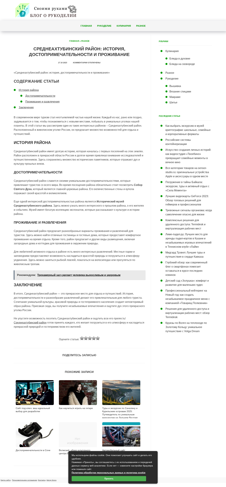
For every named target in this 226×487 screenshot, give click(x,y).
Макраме (175, 97)
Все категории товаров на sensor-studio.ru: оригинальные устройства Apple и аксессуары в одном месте (187, 172)
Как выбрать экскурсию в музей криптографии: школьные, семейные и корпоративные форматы (188, 129)
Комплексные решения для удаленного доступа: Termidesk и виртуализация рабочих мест (185, 224)
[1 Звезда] (82, 338)
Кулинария (124, 26)
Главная (86, 26)
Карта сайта (6, 480)
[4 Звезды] (94, 338)
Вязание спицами (180, 91)
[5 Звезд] (98, 338)
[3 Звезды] (90, 338)
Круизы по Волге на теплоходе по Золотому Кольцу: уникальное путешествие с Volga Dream (186, 327)
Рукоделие (104, 26)
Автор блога (51, 480)
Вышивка (175, 86)
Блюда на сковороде (182, 64)
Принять (108, 478)
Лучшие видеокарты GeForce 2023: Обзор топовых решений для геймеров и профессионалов (187, 200)
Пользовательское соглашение (24, 480)
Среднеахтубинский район (30, 322)
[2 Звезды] (86, 338)
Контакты (41, 480)
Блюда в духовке (179, 58)
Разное (141, 26)
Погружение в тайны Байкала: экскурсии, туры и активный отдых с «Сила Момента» (187, 186)
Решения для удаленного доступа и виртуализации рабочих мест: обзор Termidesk (187, 313)
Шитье (173, 102)
